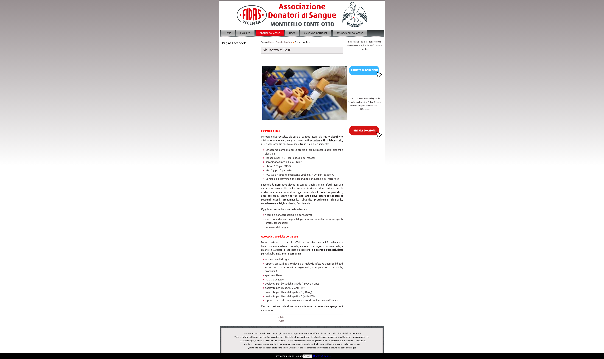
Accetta (307, 356)
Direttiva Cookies (321, 356)
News (292, 33)
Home (228, 33)
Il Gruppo (245, 33)
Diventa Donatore (270, 33)
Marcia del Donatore (315, 33)
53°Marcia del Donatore (350, 33)
